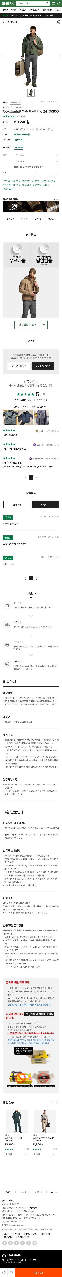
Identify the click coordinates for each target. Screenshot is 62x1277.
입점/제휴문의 (23, 1237)
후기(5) (24, 218)
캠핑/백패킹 (48, 10)
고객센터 (54, 1192)
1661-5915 (13, 1255)
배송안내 (51, 218)
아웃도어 (23, 10)
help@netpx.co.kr (17, 1225)
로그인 (7, 1192)
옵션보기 (9, 1154)
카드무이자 (18, 140)
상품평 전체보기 (19, 366)
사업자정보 (33, 1208)
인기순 (17, 406)
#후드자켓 (16, 181)
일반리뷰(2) (42, 399)
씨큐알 (5, 102)
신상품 (5, 10)
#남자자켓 (51, 181)
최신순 (25, 406)
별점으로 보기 (38, 406)
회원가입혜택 (46, 1234)
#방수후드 (35, 181)
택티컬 (14, 10)
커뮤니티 (38, 1192)
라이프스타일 (34, 10)
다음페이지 (36, 478)
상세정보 (10, 218)
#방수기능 (16, 185)
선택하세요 (20, 155)
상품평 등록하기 (43, 366)
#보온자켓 (7, 185)
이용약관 (16, 1234)
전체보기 (17, 504)
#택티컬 (46, 185)
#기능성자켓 (26, 185)
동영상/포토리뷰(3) (23, 399)
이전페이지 (25, 478)
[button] (51, 1103)
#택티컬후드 (7, 189)
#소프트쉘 (37, 185)
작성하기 (45, 504)
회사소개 (5, 1234)
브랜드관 (14, 102)
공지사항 (23, 1192)
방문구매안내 (9, 1237)
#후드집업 (7, 181)
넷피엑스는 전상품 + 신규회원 (28, 15)
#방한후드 (26, 181)
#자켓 (43, 181)
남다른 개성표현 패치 (24, 3)
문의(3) (38, 218)
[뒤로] (4, 22)
